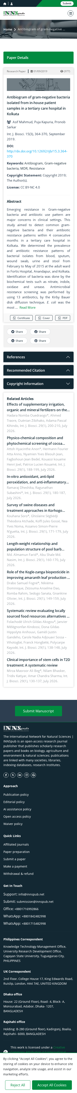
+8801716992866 (26, 909)
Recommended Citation (26, 370)
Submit (67, 3)
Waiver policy (12, 824)
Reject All (17, 1085)
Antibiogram (33, 163)
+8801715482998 (34, 923)
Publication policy (16, 795)
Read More (27, 307)
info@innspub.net (31, 894)
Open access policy (17, 816)
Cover (46, 318)
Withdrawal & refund (18, 874)
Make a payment (15, 866)
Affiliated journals (16, 844)
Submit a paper (14, 859)
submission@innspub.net (35, 902)
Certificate (24, 318)
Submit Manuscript (38, 711)
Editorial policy (14, 802)
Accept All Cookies (52, 1085)
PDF (65, 318)
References (16, 357)
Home (7, 29)
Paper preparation (16, 852)
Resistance (37, 168)
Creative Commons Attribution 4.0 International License (38, 1052)
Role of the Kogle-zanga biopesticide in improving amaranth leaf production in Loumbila (38, 578)
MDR (24, 168)
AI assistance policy (17, 809)
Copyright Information (25, 383)
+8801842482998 (34, 916)
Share (19, 332)
